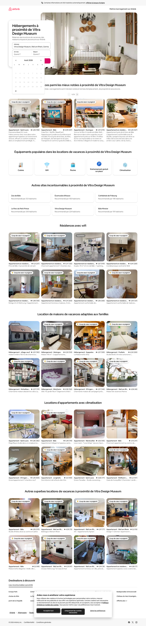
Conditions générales (43, 622)
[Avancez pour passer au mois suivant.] (40, 60)
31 (16, 91)
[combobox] (31, 46)
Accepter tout (48, 611)
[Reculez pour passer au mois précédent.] (16, 60)
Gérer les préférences (97, 611)
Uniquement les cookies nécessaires (73, 612)
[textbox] (22, 54)
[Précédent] (69, 94)
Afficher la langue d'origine (95, 3)
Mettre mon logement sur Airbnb (123, 9)
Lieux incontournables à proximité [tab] (21, 585)
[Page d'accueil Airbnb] (14, 9)
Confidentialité (29, 622)
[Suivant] (77, 94)
